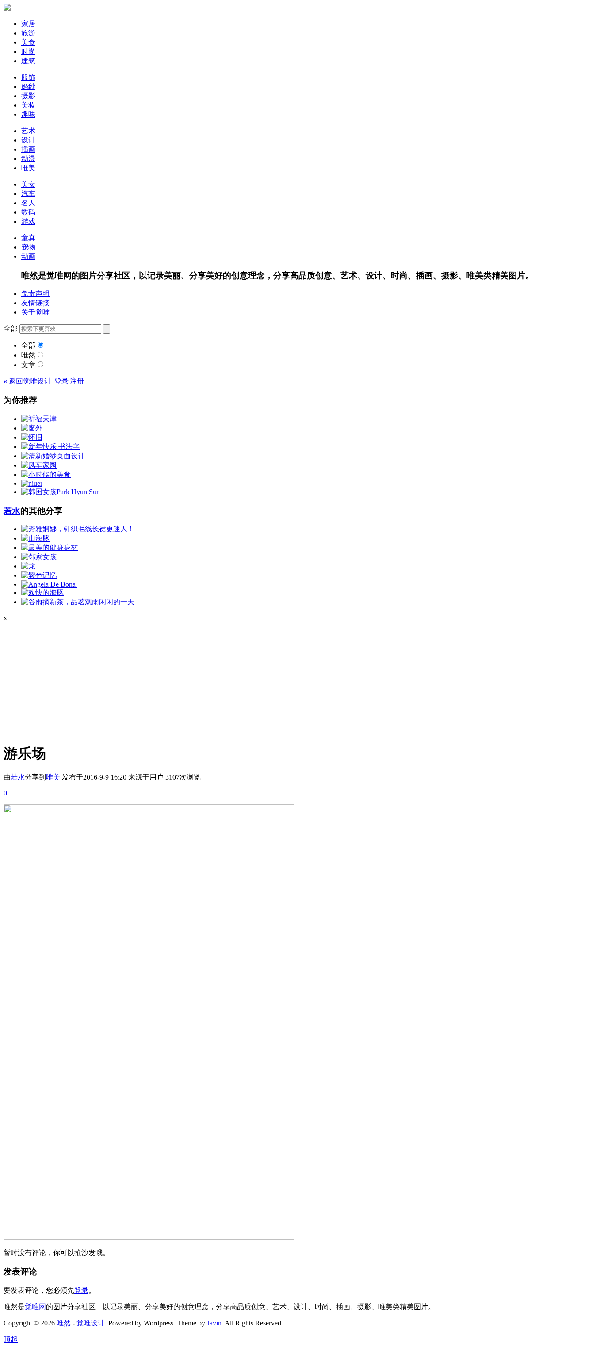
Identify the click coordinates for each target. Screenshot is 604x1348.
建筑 (28, 61)
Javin (214, 1323)
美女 (28, 184)
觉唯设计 (90, 1323)
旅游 (28, 33)
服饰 (28, 77)
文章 (28, 365)
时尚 (28, 51)
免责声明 (35, 293)
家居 (28, 23)
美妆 (28, 105)
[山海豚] (35, 538)
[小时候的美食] (46, 474)
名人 (28, 203)
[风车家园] (39, 465)
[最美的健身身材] (49, 547)
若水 (12, 510)
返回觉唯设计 (27, 381)
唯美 (28, 168)
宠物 (28, 247)
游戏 (28, 221)
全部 (28, 345)
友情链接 (35, 303)
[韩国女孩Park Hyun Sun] (60, 491)
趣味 (28, 114)
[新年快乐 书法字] (50, 446)
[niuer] (31, 483)
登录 (61, 381)
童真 (28, 238)
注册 (77, 381)
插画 (28, 149)
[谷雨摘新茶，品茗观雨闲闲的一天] (77, 602)
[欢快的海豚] (42, 592)
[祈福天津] (39, 418)
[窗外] (31, 428)
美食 (28, 42)
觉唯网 (35, 1306)
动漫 (28, 158)
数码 (28, 212)
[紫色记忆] (39, 575)
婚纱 (28, 86)
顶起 (11, 1339)
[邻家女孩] (39, 557)
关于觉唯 (35, 312)
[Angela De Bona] (49, 584)
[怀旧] (31, 437)
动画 (28, 256)
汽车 (28, 193)
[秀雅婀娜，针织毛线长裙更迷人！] (77, 529)
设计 (28, 140)
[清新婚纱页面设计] (53, 456)
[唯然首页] (7, 8)
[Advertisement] (59, 677)
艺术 (28, 130)
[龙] (28, 566)
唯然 (28, 355)
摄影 (28, 96)
